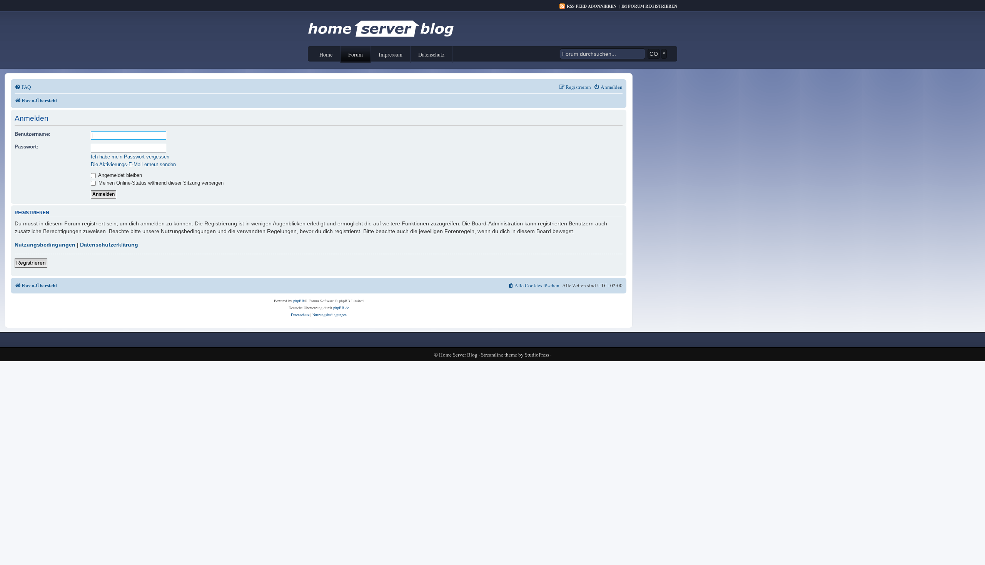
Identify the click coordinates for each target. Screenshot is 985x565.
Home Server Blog (458, 355)
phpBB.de (341, 307)
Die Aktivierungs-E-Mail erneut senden (133, 164)
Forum (355, 54)
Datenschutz (431, 54)
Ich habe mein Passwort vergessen (130, 157)
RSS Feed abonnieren (591, 6)
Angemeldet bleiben (119, 175)
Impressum (390, 54)
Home (325, 54)
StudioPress (537, 355)
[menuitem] (23, 87)
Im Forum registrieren (649, 6)
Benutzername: (32, 134)
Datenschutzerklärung (109, 245)
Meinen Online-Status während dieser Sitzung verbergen (160, 183)
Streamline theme (499, 355)
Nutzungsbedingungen (45, 245)
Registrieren (31, 263)
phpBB (298, 300)
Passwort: (26, 147)
